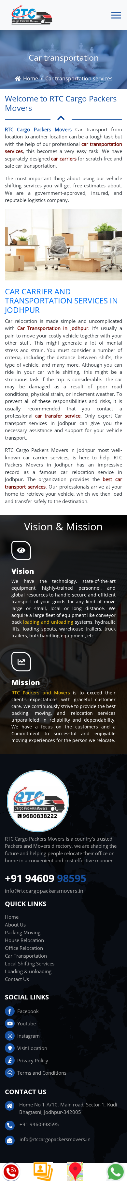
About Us (15, 924)
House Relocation (24, 940)
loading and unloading (48, 622)
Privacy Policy (32, 1060)
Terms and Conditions (41, 1072)
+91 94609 (45, 878)
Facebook (28, 1011)
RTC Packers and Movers (42, 693)
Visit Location (32, 1048)
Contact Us (17, 979)
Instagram (28, 1036)
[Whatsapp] (115, 1171)
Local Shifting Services (29, 963)
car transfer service (57, 415)
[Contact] (11, 1171)
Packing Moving (22, 932)
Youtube (26, 1023)
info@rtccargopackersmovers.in (44, 890)
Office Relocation (24, 948)
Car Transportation (26, 955)
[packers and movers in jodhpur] (75, 1171)
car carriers (64, 158)
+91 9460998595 (39, 1124)
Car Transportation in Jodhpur (52, 328)
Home (30, 78)
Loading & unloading (28, 971)
